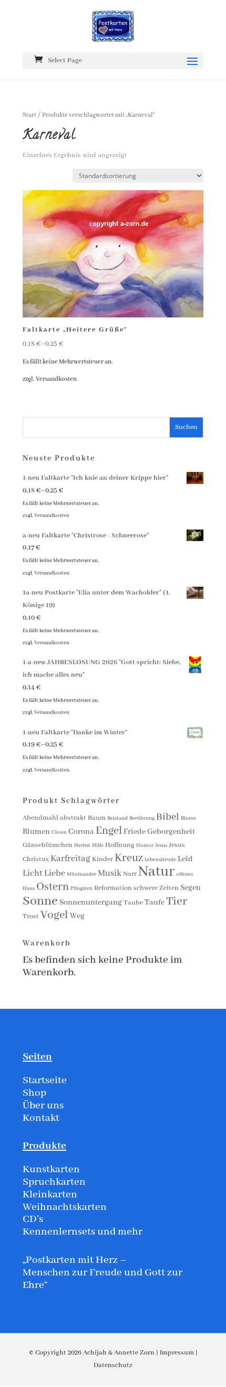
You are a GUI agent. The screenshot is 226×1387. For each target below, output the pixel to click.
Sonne (40, 901)
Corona (81, 832)
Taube (133, 902)
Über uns (43, 1105)
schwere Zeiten (156, 888)
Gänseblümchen (48, 845)
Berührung (142, 818)
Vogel (54, 915)
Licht (33, 873)
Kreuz (129, 858)
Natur (156, 872)
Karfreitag (70, 858)
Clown (59, 832)
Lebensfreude (160, 859)
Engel (109, 831)
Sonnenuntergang (90, 902)
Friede (135, 832)
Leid (185, 859)
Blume (188, 818)
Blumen (36, 832)
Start (29, 115)
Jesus (161, 845)
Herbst (82, 845)
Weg (77, 916)
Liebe (54, 873)
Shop (34, 1092)
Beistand (117, 818)
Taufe (155, 902)
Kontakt (41, 1118)
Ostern (52, 887)
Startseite (45, 1080)
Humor (144, 845)
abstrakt (73, 817)
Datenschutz (113, 1365)
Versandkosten (56, 379)
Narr (130, 873)
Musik (109, 873)
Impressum (177, 1352)
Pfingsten (81, 888)
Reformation (113, 888)
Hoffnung (120, 845)
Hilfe (98, 845)
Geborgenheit (171, 832)
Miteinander (81, 874)
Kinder (102, 859)
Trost (31, 916)
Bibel (167, 817)
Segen (190, 888)
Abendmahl (40, 817)
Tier (176, 901)
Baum (97, 817)
